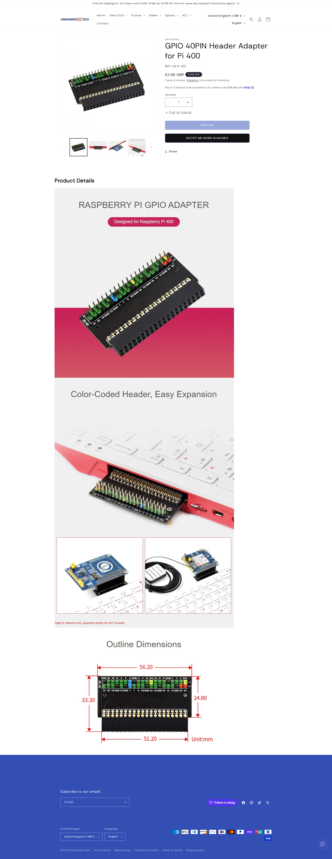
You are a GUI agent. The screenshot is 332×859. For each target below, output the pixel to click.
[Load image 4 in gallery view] (137, 147)
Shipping (192, 80)
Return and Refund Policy (184, 781)
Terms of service (172, 850)
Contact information (146, 850)
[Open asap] (322, 843)
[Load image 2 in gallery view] (98, 147)
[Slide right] (151, 147)
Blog (191, 788)
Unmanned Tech (80, 850)
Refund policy (123, 850)
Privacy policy (102, 850)
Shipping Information (147, 781)
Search (103, 781)
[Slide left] (64, 147)
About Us (178, 788)
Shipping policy (195, 850)
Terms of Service (218, 781)
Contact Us (120, 781)
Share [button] (173, 151)
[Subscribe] (125, 802)
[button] (118, 15)
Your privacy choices (153, 788)
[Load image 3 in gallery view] (117, 147)
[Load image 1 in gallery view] (78, 147)
